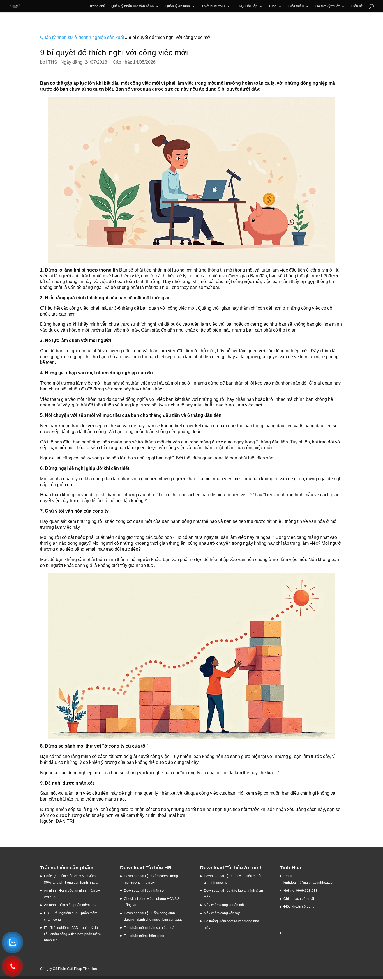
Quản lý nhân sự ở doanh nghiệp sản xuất (82, 37)
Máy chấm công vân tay (222, 913)
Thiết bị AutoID (213, 6)
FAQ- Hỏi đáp (247, 6)
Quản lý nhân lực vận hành (132, 6)
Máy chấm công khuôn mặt (224, 905)
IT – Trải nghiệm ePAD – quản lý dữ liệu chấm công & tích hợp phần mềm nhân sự (72, 934)
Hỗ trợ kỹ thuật (327, 6)
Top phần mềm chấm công (144, 936)
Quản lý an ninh (177, 6)
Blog (272, 6)
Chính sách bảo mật (298, 899)
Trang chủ (97, 6)
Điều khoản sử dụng (299, 907)
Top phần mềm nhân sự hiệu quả (149, 928)
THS (52, 62)
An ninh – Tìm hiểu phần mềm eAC (71, 905)
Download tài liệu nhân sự (144, 891)
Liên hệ (357, 6)
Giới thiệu (296, 6)
